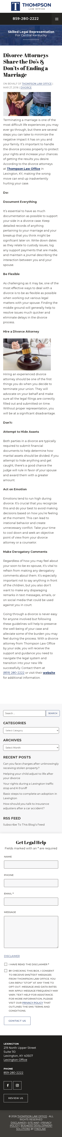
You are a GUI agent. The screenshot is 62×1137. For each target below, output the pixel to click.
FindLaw (40, 1129)
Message (10, 912)
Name (8, 856)
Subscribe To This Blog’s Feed (24, 824)
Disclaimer (12, 956)
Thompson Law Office (37, 83)
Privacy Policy (32, 1002)
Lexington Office (15, 1060)
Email (9, 893)
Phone (9, 875)
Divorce (26, 87)
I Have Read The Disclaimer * (29, 964)
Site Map (33, 1122)
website (49, 673)
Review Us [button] (15, 1098)
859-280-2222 (26, 18)
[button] (56, 18)
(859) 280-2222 (13, 673)
